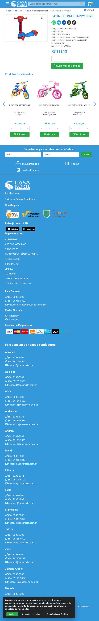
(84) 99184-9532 (16, 401)
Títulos (74, 163)
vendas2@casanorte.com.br (22, 523)
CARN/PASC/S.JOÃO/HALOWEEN (21, 254)
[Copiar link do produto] (74, 22)
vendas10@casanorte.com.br (23, 582)
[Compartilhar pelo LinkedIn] (64, 22)
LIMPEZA (9, 269)
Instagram (13, 315)
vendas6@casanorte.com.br (22, 542)
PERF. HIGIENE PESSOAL (17, 278)
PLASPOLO (66, 46)
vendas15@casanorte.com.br (23, 404)
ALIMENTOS (11, 239)
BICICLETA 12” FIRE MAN (20, 105)
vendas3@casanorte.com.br (22, 464)
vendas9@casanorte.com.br (22, 562)
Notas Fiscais (30, 170)
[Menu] (7, 4)
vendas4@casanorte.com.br (22, 385)
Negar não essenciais (31, 614)
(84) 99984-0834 (16, 499)
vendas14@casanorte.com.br (23, 424)
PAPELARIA (10, 273)
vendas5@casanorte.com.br (22, 365)
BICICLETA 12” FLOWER (49, 105)
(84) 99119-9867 (16, 578)
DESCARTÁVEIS (12, 259)
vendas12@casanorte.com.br (23, 444)
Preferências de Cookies (57, 614)
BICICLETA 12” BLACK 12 (79, 105)
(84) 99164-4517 (16, 361)
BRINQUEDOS (11, 249)
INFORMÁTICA (12, 264)
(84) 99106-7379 (16, 381)
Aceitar (12, 614)
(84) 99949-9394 (16, 519)
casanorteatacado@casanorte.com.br (27, 304)
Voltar (90, 10)
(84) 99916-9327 (16, 301)
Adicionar (21, 134)
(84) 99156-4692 (16, 538)
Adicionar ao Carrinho (68, 65)
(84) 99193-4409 (16, 479)
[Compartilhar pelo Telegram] (59, 22)
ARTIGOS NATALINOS (15, 244)
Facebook (13, 319)
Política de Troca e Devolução (20, 199)
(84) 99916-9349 (16, 460)
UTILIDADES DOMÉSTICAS (18, 283)
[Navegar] (3, 104)
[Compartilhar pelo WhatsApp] (53, 22)
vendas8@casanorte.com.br (22, 483)
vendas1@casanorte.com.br (22, 503)
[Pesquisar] (82, 4)
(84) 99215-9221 (16, 558)
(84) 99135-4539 (16, 420)
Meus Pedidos (30, 163)
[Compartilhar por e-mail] (69, 22)
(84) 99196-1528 (16, 440)
